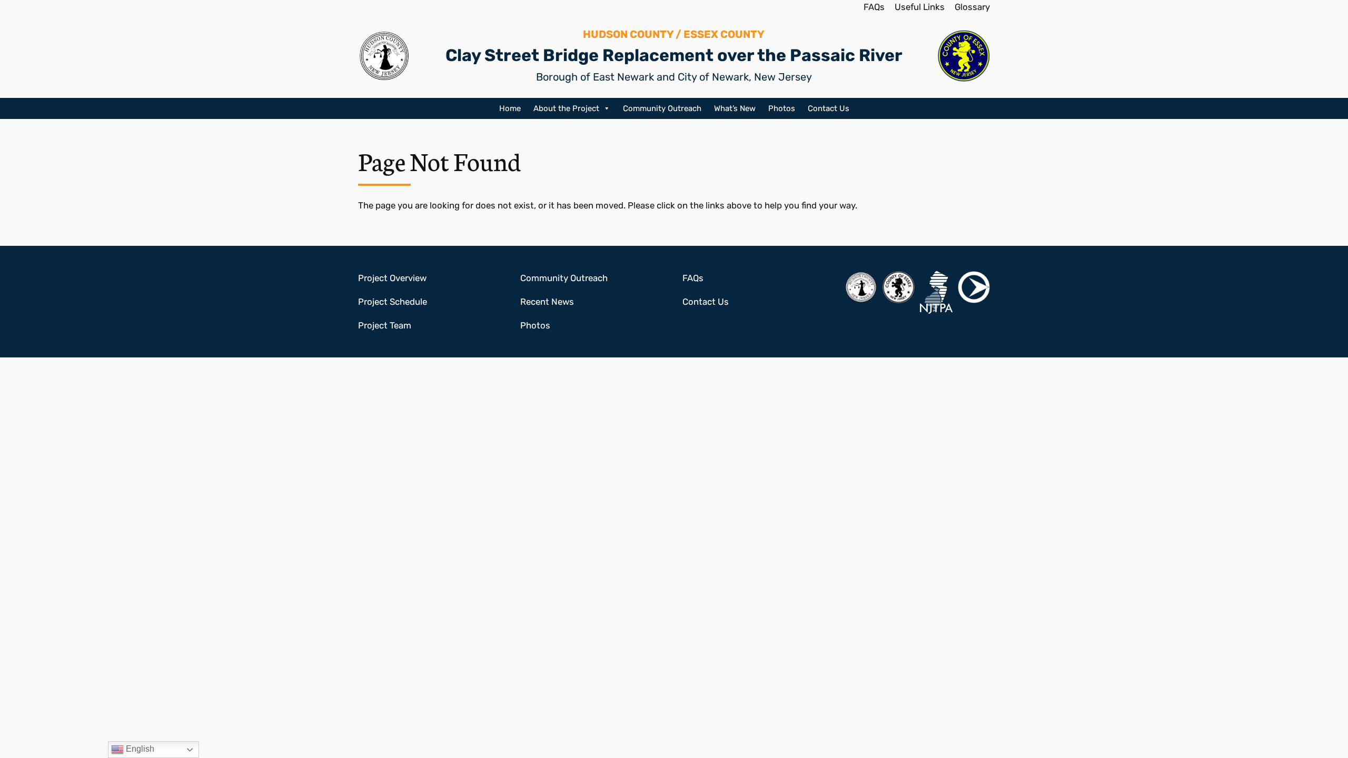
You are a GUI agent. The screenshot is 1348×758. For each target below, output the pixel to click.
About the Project (566, 108)
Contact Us (828, 108)
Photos (781, 108)
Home (510, 108)
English (139, 748)
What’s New (735, 108)
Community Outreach (662, 108)
